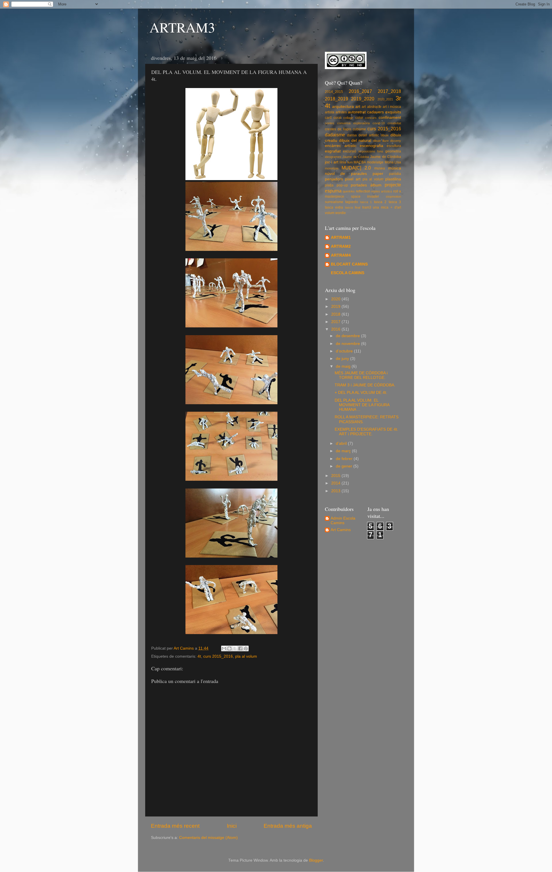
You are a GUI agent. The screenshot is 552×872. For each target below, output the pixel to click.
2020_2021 (385, 99)
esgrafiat (333, 151)
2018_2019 (336, 98)
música (394, 168)
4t (199, 656)
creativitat (394, 123)
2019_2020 (362, 98)
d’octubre (345, 351)
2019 (336, 306)
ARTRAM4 (341, 255)
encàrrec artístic (340, 146)
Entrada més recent (175, 826)
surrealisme (334, 202)
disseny (395, 140)
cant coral (333, 118)
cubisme (359, 129)
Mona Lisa (393, 162)
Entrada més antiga (288, 826)
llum (350, 162)
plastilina (393, 179)
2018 (336, 314)
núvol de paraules (346, 173)
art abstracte (371, 107)
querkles (349, 191)
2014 (336, 483)
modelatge (375, 162)
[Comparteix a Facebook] (240, 648)
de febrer (345, 459)
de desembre (348, 336)
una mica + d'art (387, 207)
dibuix (385, 135)
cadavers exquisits (384, 112)
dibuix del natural (355, 140)
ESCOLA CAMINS (347, 273)
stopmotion (393, 196)
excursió (349, 151)
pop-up (342, 185)
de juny (343, 358)
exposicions (367, 151)
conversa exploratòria (353, 123)
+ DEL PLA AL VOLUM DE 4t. (361, 392)
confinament (390, 117)
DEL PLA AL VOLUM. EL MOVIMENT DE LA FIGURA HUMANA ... (362, 405)
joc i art (331, 162)
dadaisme (335, 134)
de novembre (348, 343)
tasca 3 (395, 202)
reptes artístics (381, 191)
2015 (336, 476)
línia (343, 162)
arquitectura (343, 106)
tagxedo (351, 202)
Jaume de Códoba (355, 157)
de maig (344, 366)
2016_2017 (360, 91)
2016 (336, 329)
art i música (392, 107)
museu (379, 168)
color (359, 118)
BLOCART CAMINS (349, 264)
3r (398, 98)
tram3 (366, 207)
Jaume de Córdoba (385, 157)
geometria (393, 151)
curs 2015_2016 (218, 656)
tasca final (352, 207)
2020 (336, 299)
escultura (394, 146)
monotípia (331, 168)
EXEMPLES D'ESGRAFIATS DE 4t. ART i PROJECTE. (366, 431)
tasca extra (334, 207)
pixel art (352, 179)
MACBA (360, 162)
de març (344, 451)
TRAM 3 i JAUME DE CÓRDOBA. (365, 385)
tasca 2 (380, 202)
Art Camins (341, 530)
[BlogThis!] (229, 648)
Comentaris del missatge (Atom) (208, 837)
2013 (336, 491)
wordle (340, 213)
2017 (336, 322)
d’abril (342, 443)
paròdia (395, 174)
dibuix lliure (381, 140)
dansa (352, 135)
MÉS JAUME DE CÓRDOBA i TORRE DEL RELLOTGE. (361, 375)
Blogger (316, 860)
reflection (363, 191)
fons (380, 151)
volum (329, 213)
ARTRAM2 (341, 246)
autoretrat (357, 112)
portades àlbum (366, 185)
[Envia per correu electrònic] (224, 648)
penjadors (334, 179)
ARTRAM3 (182, 27)
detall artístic (369, 135)
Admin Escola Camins (343, 520)
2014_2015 (334, 92)
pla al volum (246, 656)
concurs (371, 117)
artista (329, 112)
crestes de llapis (338, 129)
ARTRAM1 (341, 237)
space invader (365, 196)
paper (378, 173)
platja (329, 185)
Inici (232, 826)
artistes (341, 112)
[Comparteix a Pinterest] (246, 648)
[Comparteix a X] (235, 648)
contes (329, 123)
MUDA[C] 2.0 (356, 167)
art (357, 106)
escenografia (371, 146)
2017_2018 (389, 91)
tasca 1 (366, 202)
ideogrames (333, 157)
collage (348, 117)
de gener (344, 466)
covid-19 (379, 123)
